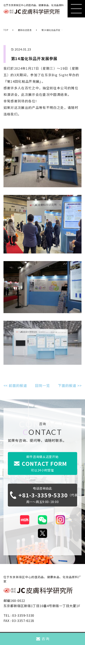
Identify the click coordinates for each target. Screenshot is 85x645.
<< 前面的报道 (15, 385)
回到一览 (42, 385)
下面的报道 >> (70, 385)
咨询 (46, 639)
